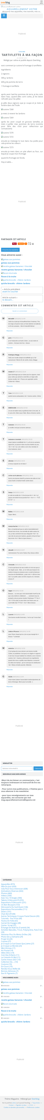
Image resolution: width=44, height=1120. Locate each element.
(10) (11, 959)
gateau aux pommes (10, 989)
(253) (12, 900)
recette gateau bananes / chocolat (16, 1000)
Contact (11, 1105)
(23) (11, 946)
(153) (10, 904)
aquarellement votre (22, 9)
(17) (8, 948)
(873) (8, 884)
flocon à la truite (8, 1011)
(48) (11, 923)
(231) (13, 902)
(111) (14, 909)
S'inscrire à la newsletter (10, 250)
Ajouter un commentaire (19, 311)
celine (14, 1103)
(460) (6, 893)
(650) (8, 886)
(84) (8, 914)
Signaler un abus (21, 1105)
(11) (10, 955)
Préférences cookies (33, 1107)
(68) (11, 918)
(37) (8, 925)
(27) (6, 941)
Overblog (35, 1099)
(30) (16, 934)
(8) (10, 968)
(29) (12, 936)
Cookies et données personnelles (14, 1107)
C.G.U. (31, 1105)
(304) (11, 898)
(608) (14, 888)
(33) (21, 931)
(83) (20, 916)
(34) (15, 927)
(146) (14, 907)
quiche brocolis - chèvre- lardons (15, 1021)
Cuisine (22, 51)
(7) (9, 971)
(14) (7, 950)
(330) (6, 895)
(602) (12, 891)
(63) (9, 920)
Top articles (36, 1103)
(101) (6, 911)
